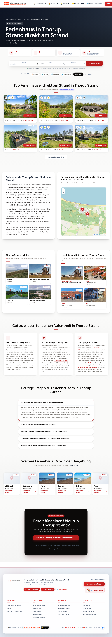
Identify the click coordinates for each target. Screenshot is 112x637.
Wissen (64, 4)
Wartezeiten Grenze (64, 608)
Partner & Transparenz (14, 611)
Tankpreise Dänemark (64, 605)
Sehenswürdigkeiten (39, 617)
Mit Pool (45, 74)
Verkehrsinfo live (63, 611)
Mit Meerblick (66, 74)
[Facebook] (103, 628)
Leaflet (96, 234)
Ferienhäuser (40, 4)
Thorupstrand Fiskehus (61, 361)
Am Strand (78, 74)
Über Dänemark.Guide (14, 605)
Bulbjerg (91, 363)
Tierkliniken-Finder (64, 614)
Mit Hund (34, 74)
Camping (53, 4)
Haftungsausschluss (89, 614)
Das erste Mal (78, 4)
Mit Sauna (55, 74)
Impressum (86, 605)
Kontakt (9, 608)
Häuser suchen (95, 63)
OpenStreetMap (102, 234)
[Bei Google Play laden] (45, 627)
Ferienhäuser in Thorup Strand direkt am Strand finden (55, 537)
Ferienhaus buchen (39, 605)
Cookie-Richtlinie (88, 611)
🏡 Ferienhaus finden (94, 584)
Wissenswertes (37, 614)
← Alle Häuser (88, 74)
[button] (82, 209)
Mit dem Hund (37, 608)
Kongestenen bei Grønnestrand (87, 367)
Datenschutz (87, 608)
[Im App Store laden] (31, 628)
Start (7, 19)
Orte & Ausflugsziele (95, 4)
